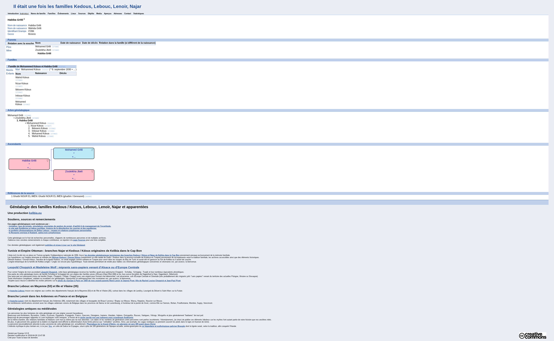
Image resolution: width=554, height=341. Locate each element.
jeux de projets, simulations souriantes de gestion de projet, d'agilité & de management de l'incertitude (64, 226)
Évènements (63, 13)
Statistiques (138, 13)
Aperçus (107, 13)
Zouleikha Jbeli (47, 50)
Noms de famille (38, 13)
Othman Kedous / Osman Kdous (66, 257)
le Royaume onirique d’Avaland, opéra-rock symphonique (34, 233)
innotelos (13, 226)
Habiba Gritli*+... (29, 164)
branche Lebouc (17, 291)
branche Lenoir (17, 301)
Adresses (118, 13)
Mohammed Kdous (35, 69)
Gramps (20, 333)
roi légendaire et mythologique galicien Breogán (163, 326)
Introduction (13, 13)
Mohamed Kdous (22, 103)
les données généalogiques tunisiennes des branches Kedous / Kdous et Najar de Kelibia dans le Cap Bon (132, 255)
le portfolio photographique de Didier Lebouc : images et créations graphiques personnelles (50, 230)
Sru (50, 326)
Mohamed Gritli (47, 46)
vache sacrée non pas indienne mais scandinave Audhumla (106, 317)
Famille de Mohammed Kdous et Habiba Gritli (36, 66)
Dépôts (91, 13)
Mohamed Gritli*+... (74, 153)
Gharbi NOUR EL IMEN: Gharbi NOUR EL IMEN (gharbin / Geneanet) (52, 196)
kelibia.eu (35, 213)
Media (99, 13)
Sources (82, 13)
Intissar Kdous (43, 131)
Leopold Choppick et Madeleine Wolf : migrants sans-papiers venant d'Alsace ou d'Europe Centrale (73, 267)
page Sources (79, 240)
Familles (51, 13)
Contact (127, 13)
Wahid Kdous (22, 78)
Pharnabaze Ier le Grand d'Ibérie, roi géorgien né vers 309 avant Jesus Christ (121, 324)
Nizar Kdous (21, 84)
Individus (24, 14)
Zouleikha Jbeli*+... (74, 175)
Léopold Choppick (49, 272)
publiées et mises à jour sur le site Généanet (65, 245)
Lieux (73, 13)
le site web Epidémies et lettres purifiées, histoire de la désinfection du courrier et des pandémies (52, 228)
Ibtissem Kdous (44, 128)
